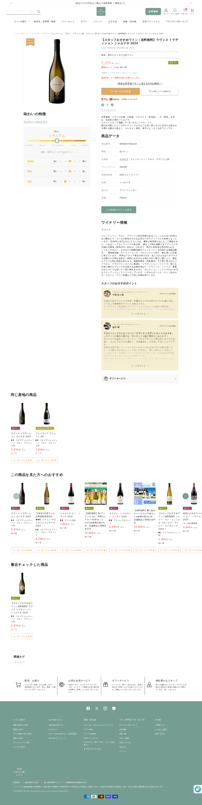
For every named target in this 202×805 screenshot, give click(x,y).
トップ (16, 33)
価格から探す (18, 738)
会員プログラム (125, 742)
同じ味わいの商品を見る (35, 121)
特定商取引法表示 (32, 782)
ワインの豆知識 (90, 734)
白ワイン (25, 33)
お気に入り (185, 13)
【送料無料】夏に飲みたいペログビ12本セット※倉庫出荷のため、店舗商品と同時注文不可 (145, 516)
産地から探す (18, 729)
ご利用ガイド (160, 725)
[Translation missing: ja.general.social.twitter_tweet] (107, 105)
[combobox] (22, 11)
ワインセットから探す (21, 742)
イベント (122, 751)
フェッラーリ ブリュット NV (46, 435)
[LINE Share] (112, 105)
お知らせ (122, 747)
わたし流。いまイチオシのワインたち (98, 725)
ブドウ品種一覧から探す (22, 734)
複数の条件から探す (20, 725)
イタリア (45, 33)
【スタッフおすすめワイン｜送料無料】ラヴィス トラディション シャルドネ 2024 (22, 608)
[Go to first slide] (190, 3)
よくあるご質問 (161, 729)
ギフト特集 (88, 729)
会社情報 (122, 729)
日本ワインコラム (91, 738)
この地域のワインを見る (119, 209)
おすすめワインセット (57, 738)
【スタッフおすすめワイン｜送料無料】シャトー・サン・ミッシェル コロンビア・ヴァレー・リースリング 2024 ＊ (169, 521)
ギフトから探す (19, 747)
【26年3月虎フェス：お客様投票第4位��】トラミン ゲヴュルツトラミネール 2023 (46, 519)
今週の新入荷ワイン (56, 725)
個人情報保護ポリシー (52, 782)
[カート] (175, 10)
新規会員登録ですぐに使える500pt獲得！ (140, 83)
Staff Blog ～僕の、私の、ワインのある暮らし (99, 743)
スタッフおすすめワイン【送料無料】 (63, 734)
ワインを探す (175, 13)
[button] (159, 91)
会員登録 (153, 11)
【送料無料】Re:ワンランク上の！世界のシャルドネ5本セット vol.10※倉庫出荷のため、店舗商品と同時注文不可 (95, 521)
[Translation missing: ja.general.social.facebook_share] (102, 105)
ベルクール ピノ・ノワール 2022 (70, 515)
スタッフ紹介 (124, 738)
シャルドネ (35, 33)
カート (192, 13)
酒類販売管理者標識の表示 (76, 782)
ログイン (166, 13)
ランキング (53, 729)
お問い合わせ (160, 734)
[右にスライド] (185, 496)
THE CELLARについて (128, 725)
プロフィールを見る (167, 293)
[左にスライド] (16, 496)
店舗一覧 (122, 734)
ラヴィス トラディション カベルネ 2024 (21, 435)
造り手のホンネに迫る (92, 749)
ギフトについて (108, 110)
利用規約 (16, 782)
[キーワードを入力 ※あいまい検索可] (39, 11)
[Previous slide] (11, 3)
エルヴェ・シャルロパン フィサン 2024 (120, 515)
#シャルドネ (20, 662)
